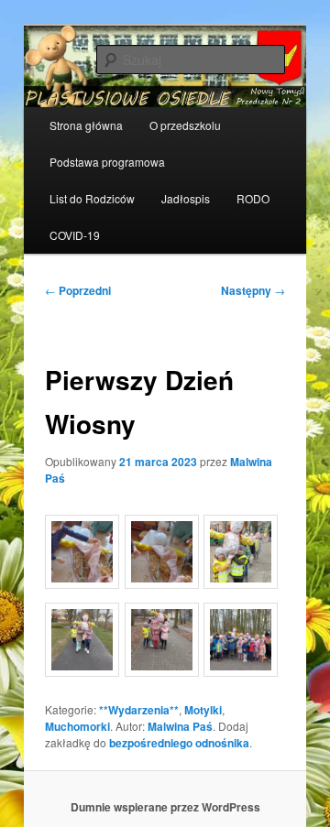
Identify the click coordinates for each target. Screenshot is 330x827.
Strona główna (86, 125)
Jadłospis (185, 198)
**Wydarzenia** (139, 710)
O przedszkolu (185, 125)
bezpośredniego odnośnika (179, 743)
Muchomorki (77, 726)
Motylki (203, 710)
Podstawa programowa (107, 161)
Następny (253, 290)
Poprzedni (78, 290)
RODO (253, 198)
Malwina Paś (180, 726)
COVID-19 (75, 235)
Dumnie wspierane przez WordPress (165, 807)
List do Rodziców (92, 198)
